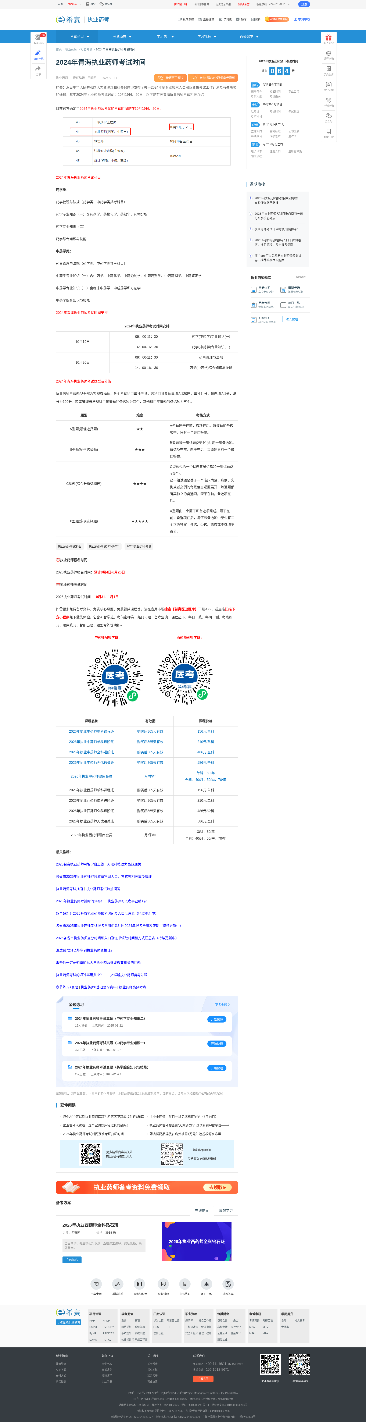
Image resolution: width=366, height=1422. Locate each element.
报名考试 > (88, 49)
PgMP (92, 1333)
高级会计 (222, 1327)
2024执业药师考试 (139, 546)
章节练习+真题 (67, 987)
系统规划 (126, 1333)
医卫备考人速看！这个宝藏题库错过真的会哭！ (96, 1125)
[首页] (68, 19)
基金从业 (236, 1333)
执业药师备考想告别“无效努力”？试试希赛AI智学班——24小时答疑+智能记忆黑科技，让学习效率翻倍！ (223, 1125)
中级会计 (236, 1320)
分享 (38, 74)
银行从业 (236, 1327)
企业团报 (329, 90)
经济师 (189, 1320)
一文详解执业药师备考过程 (127, 975)
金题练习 (76, 1005)
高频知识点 (140, 1293)
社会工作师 (205, 1320)
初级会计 (222, 1320)
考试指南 (275, 96)
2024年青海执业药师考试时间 (115, 49)
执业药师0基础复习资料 (98, 987)
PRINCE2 (108, 1333)
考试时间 (275, 111)
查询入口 (256, 131)
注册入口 (275, 151)
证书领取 (293, 131)
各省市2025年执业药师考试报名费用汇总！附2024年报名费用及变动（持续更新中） (119, 926)
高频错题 (163, 1293)
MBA (252, 1327)
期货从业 (222, 1339)
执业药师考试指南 (69, 889)
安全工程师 (191, 1333)
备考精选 (39, 39)
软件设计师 (127, 1339)
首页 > (60, 49)
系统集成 (140, 1333)
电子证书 (256, 151)
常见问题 (152, 1369)
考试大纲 (256, 96)
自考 (283, 1320)
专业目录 (293, 91)
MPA (265, 1333)
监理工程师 (205, 1333)
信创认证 (158, 1333)
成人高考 (300, 1320)
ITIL (169, 1327)
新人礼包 (329, 43)
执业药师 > (72, 49)
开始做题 (217, 1019)
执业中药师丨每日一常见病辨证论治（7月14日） (184, 1117)
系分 (123, 1320)
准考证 (255, 111)
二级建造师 (205, 1327)
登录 (304, 4)
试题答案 (228, 1293)
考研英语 (268, 1320)
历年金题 (96, 1293)
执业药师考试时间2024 (104, 546)
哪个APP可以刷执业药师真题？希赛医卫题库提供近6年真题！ (106, 1117)
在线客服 (203, 1378)
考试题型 (293, 111)
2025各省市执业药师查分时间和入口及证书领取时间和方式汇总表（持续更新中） (117, 938)
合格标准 (275, 131)
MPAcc (253, 1333)
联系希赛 (152, 1375)
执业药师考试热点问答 (103, 889)
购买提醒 (61, 1381)
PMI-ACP (108, 1339)
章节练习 (184, 1293)
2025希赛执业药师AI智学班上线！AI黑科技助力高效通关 (98, 864)
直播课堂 (208, 19)
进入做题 (292, 319)
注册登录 (61, 1363)
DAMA (93, 1339)
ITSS (156, 1327)
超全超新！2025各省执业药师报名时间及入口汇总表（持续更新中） (107, 913)
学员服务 (329, 74)
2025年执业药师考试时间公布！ (80, 901)
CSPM (93, 1327)
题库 (243, 19)
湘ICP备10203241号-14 (195, 1405)
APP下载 (329, 137)
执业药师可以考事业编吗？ (128, 901)
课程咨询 (329, 58)
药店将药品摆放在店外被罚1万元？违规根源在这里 (185, 1134)
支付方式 (61, 1375)
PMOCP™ (109, 1327)
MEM (266, 1327)
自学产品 (107, 1363)
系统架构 (140, 1327)
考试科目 (256, 116)
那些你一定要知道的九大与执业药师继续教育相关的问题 (98, 962)
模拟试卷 (117, 1293)
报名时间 (275, 91)
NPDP (106, 1320)
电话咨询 (329, 105)
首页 (60, 4)
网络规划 (126, 1327)
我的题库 (301, 277)
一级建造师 (191, 1327)
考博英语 (254, 1320)
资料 (258, 19)
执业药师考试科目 (70, 546)
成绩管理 (275, 136)
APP (93, 4)
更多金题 (221, 1004)
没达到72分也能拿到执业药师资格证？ (85, 950)
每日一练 (206, 1293)
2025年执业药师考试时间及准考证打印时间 (93, 1134)
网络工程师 (141, 1339)
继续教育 (256, 136)
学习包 (227, 19)
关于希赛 (152, 1363)
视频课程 (188, 19)
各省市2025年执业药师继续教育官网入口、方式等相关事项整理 (104, 876)
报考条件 (256, 91)
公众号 (329, 121)
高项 (137, 1320)
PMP (92, 1320)
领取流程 (256, 156)
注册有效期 (295, 151)
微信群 (108, 4)
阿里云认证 (173, 1320)
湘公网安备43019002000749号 (230, 1405)
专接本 (285, 1327)
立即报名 (72, 1260)
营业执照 (152, 1381)
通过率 (292, 136)
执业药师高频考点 (132, 987)
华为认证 (158, 1320)
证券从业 (222, 1333)
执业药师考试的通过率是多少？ (79, 975)
